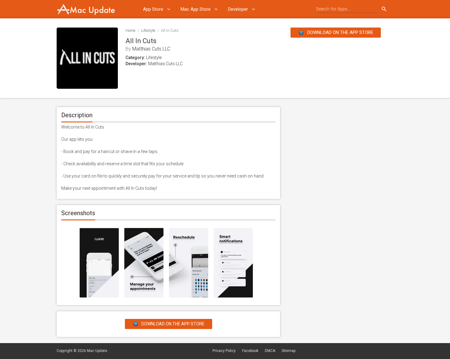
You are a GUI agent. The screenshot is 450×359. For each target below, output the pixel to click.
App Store (153, 9)
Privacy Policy (224, 351)
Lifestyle (148, 30)
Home (130, 30)
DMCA (270, 351)
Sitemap (288, 351)
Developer (238, 9)
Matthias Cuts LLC (151, 49)
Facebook (250, 351)
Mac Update (97, 351)
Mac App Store (196, 9)
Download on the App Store (339, 32)
